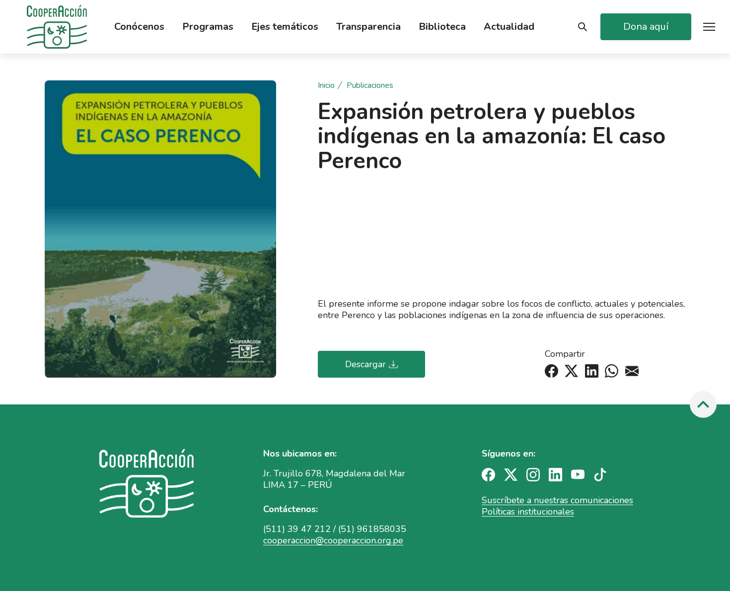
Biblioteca (442, 26)
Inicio (326, 85)
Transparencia (368, 26)
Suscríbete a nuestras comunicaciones (557, 500)
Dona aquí (645, 26)
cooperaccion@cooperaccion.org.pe (333, 540)
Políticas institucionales (528, 512)
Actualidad (509, 26)
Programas (207, 26)
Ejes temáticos (284, 26)
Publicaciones (370, 85)
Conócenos (139, 26)
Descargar (365, 364)
